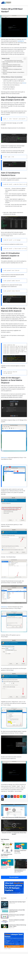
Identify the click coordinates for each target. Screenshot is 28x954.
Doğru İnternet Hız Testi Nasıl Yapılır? (17, 901)
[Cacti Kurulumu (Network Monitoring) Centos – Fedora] (4, 926)
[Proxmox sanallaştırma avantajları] (4, 921)
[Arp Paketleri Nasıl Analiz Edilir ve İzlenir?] (7, 848)
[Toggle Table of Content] (24, 59)
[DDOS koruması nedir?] (7, 862)
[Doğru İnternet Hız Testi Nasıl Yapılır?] (4, 904)
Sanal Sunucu (4, 606)
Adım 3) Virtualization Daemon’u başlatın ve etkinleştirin (12, 67)
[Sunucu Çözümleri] (6, 2)
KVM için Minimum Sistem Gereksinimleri (14, 60)
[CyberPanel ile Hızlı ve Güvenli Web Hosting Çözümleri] (4, 911)
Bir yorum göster (14, 877)
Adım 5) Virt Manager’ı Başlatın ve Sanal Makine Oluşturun (13, 73)
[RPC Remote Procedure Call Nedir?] (4, 916)
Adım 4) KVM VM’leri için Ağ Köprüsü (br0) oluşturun (12, 70)
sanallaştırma (21, 41)
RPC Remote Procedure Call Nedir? (16, 914)
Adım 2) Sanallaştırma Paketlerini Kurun (11, 64)
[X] (5, 796)
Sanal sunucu (4, 457)
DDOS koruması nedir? (6, 867)
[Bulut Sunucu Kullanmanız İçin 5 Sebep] (21, 846)
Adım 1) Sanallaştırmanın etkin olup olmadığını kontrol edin (13, 62)
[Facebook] (2, 796)
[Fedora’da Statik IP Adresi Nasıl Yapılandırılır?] (21, 863)
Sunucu (24, 83)
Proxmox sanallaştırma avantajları (16, 919)
